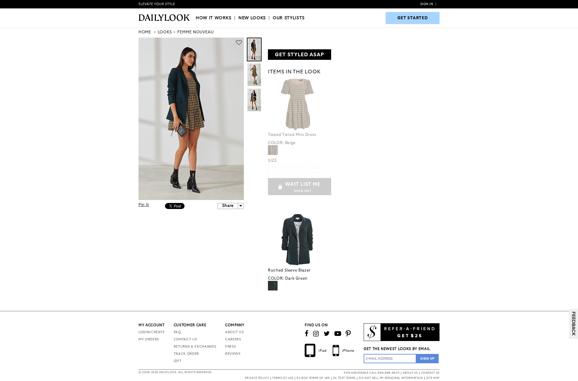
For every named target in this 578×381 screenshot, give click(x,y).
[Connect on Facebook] (307, 333)
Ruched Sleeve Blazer (289, 270)
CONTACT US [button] (430, 373)
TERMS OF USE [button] (282, 378)
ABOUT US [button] (410, 373)
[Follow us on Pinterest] (348, 333)
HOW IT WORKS (214, 18)
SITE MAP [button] (433, 378)
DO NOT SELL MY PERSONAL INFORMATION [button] (391, 378)
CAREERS (233, 339)
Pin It (143, 205)
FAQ (177, 332)
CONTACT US (185, 339)
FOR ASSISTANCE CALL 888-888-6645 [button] (371, 373)
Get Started (412, 18)
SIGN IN (426, 4)
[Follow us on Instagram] (316, 333)
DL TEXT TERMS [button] (344, 378)
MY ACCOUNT (151, 325)
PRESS (230, 346)
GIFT (178, 361)
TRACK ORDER (186, 353)
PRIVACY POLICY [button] (257, 378)
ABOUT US (234, 332)
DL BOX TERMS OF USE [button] (313, 378)
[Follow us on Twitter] (327, 333)
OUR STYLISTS (289, 18)
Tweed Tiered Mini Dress (292, 135)
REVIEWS (233, 353)
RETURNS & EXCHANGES (195, 346)
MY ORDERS (148, 339)
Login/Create (151, 332)
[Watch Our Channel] (337, 333)
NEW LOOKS (252, 18)
